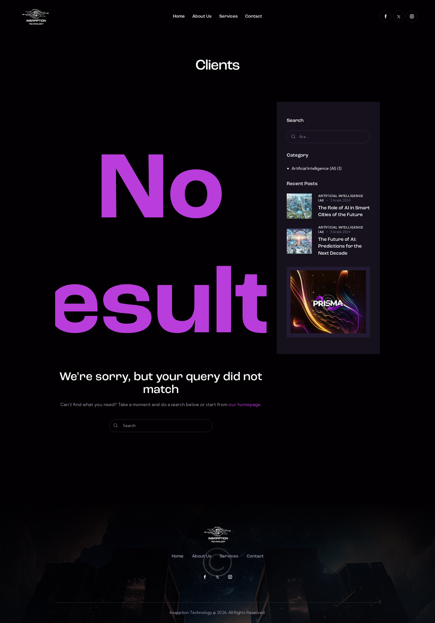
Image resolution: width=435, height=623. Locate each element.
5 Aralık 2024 (340, 200)
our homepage (245, 404)
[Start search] (115, 425)
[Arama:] (328, 136)
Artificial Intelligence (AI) (314, 168)
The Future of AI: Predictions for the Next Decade (340, 246)
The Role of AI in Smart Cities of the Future (344, 211)
